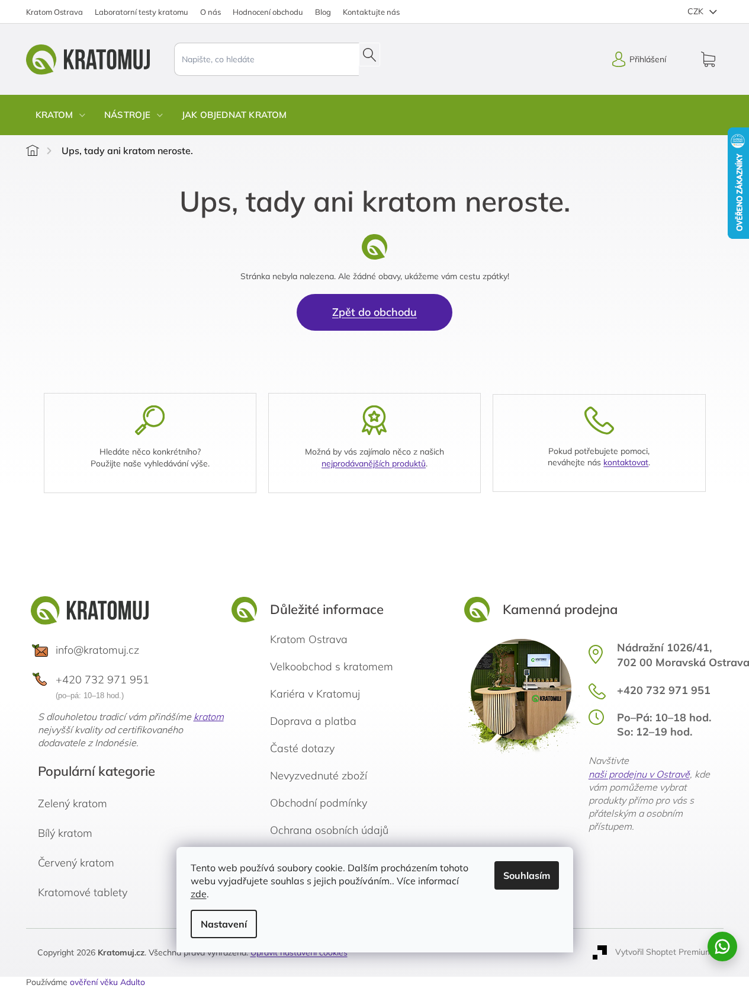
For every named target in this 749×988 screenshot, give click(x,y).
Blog (323, 12)
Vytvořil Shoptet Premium (663, 952)
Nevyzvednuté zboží (318, 775)
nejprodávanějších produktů (374, 463)
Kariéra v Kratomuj (315, 694)
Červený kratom (76, 862)
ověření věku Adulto (107, 982)
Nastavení (224, 924)
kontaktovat (625, 462)
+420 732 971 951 (102, 679)
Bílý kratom (65, 833)
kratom (209, 716)
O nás (210, 12)
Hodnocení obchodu (268, 12)
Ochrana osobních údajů (329, 830)
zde (199, 894)
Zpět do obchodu (374, 312)
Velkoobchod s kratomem (331, 666)
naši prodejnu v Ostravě (639, 774)
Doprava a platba (313, 721)
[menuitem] (60, 115)
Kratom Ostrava (54, 12)
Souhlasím (526, 875)
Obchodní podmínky (318, 803)
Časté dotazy (302, 748)
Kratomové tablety (82, 892)
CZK (696, 11)
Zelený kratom (72, 803)
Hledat (369, 54)
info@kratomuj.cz (97, 650)
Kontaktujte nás (371, 12)
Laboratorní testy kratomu (141, 12)
